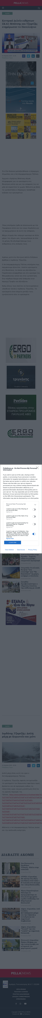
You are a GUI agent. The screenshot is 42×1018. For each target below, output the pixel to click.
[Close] (38, 468)
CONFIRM (12, 542)
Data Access (21, 549)
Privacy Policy (32, 549)
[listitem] (21, 504)
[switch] (34, 509)
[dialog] (21, 509)
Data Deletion (9, 549)
